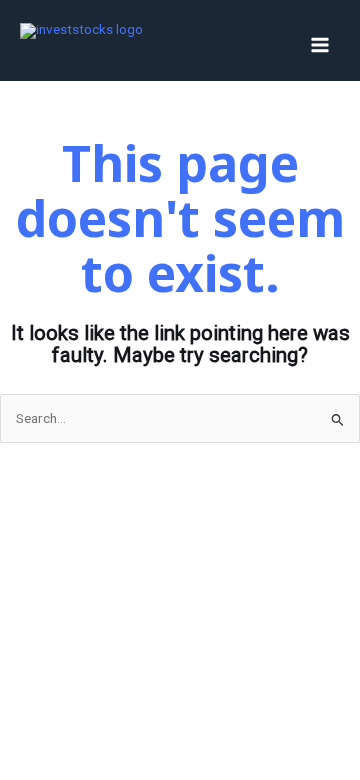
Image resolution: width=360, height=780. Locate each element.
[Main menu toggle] (320, 45)
